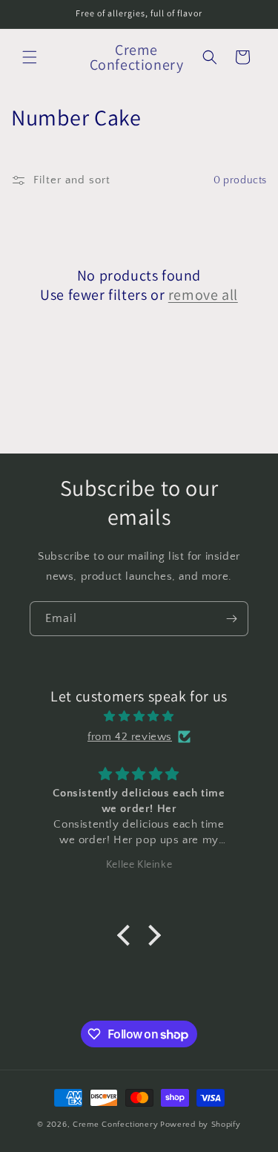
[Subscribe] (231, 618)
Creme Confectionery (115, 1124)
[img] (139, 716)
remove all (203, 294)
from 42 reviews (129, 736)
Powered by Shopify (200, 1124)
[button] (29, 57)
